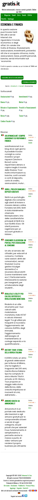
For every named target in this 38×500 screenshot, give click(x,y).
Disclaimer (14, 485)
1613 (29, 408)
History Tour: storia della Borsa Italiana (13, 351)
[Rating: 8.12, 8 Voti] (32, 296)
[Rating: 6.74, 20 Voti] (32, 138)
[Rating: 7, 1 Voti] (32, 242)
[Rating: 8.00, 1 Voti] (32, 403)
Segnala (19, 488)
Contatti (25, 488)
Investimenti (23, 96)
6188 (30, 301)
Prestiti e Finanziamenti (27, 107)
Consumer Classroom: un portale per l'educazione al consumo (15, 243)
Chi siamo (7, 485)
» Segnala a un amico (29, 82)
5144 (30, 357)
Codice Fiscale (6, 121)
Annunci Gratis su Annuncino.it (12, 402)
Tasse (21, 115)
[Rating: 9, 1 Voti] (32, 191)
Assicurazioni (5, 96)
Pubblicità (21, 485)
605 (29, 196)
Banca (3, 102)
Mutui (21, 102)
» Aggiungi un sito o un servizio (12, 77)
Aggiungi (13, 488)
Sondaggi (11, 19)
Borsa (3, 115)
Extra (18, 15)
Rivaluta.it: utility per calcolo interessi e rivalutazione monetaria (15, 296)
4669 (30, 247)
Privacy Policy (30, 485)
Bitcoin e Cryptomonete (9, 107)
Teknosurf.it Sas (27, 475)
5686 (30, 143)
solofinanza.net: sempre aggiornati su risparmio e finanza (15, 138)
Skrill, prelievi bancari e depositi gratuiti (15, 190)
